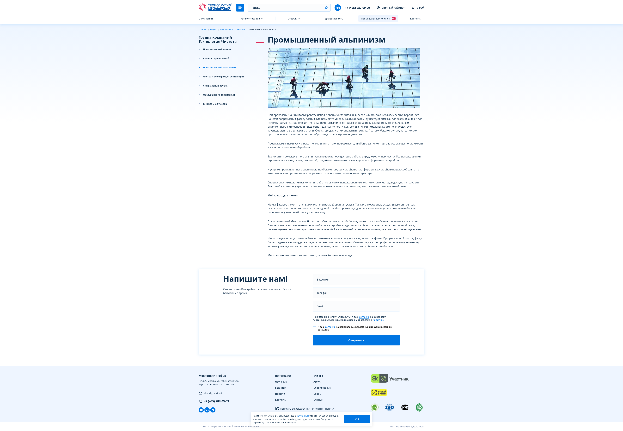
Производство (283, 375)
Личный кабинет (393, 7)
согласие (364, 316)
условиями (303, 415)
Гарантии (280, 387)
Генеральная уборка (215, 103)
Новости (280, 393)
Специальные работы (215, 85)
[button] (326, 7)
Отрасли (292, 18)
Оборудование (322, 387)
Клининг (318, 375)
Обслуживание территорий (219, 94)
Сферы (317, 393)
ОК (357, 419)
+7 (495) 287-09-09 (357, 8)
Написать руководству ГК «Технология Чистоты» (307, 408)
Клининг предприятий (216, 58)
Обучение (281, 381)
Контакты (415, 18)
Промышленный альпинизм (219, 67)
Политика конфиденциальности (406, 426)
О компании (206, 18)
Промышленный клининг (375, 18)
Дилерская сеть (334, 18)
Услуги (317, 381)
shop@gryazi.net (213, 393)
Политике (378, 320)
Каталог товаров (250, 18)
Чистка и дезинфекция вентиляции (223, 76)
